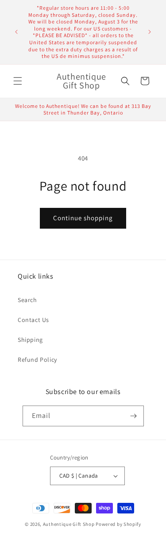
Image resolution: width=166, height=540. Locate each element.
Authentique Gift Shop (69, 524)
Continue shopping (83, 218)
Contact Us (33, 320)
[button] (17, 81)
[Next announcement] (149, 32)
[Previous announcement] (16, 32)
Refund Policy (37, 360)
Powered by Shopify (118, 524)
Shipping (30, 340)
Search (27, 300)
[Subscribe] (133, 416)
